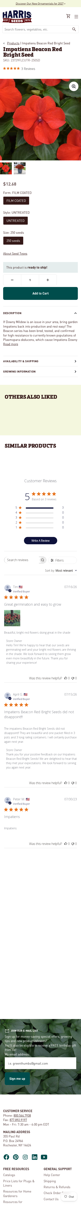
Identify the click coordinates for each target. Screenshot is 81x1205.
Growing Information (19, 371)
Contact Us (51, 1199)
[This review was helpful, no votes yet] (65, 678)
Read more (10, 344)
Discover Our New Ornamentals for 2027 (40, 3)
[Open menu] (76, 16)
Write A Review (40, 540)
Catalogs (9, 1175)
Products (13, 43)
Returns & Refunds (57, 1187)
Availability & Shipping (21, 361)
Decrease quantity (12, 279)
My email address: (17, 1054)
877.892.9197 (18, 1120)
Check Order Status (57, 1193)
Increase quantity (48, 279)
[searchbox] (21, 560)
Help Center (52, 1175)
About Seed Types (15, 253)
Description (12, 313)
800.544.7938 (22, 1115)
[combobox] (36, 29)
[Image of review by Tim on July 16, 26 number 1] (12, 618)
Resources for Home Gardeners (17, 1193)
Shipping (50, 1181)
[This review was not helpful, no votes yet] (72, 678)
